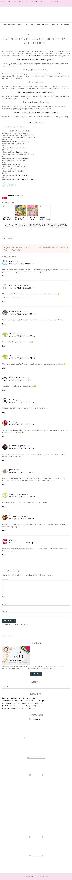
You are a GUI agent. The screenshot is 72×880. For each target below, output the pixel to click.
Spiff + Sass (44, 876)
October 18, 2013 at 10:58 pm (22, 314)
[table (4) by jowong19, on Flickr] (39, 82)
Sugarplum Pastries (23, 158)
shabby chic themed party (21, 227)
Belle (11, 399)
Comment (5, 579)
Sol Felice (13, 333)
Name (5, 597)
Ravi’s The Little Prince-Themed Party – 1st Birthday (21, 706)
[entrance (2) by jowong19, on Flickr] (29, 60)
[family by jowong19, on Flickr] (32, 123)
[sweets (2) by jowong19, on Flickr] (36, 102)
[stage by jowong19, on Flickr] (40, 70)
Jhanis (12, 470)
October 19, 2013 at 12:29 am (22, 336)
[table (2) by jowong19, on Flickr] (32, 82)
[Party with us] (36, 724)
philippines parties (52, 225)
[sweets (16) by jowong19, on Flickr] (53, 113)
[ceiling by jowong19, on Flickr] (35, 70)
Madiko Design (21, 175)
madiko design (29, 225)
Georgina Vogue (16, 494)
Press (21, 1)
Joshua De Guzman (22, 141)
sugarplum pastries (38, 227)
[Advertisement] (36, 805)
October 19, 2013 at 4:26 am (21, 380)
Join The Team (53, 1)
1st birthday (59, 223)
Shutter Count (21, 148)
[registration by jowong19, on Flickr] (49, 60)
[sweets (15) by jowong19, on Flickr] (19, 113)
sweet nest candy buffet (53, 227)
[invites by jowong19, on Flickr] (20, 60)
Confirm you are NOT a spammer (15, 624)
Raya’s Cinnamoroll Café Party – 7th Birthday (18, 709)
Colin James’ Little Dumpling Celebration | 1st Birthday (22, 703)
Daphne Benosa (16, 285)
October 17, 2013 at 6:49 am (21, 264)
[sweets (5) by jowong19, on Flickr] (27, 102)
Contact (43, 1)
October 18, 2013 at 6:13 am (21, 288)
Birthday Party (30, 223)
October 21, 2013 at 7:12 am (21, 472)
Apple (12, 261)
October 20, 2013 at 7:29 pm (21, 448)
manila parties (40, 225)
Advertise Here (31, 1)
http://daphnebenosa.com (21, 298)
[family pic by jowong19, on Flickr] (39, 123)
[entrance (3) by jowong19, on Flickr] (39, 60)
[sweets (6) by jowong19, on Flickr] (28, 113)
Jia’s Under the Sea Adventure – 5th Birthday (18, 698)
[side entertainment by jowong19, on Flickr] (37, 92)
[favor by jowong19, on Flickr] (46, 70)
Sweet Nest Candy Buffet (33, 56)
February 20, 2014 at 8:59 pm (22, 543)
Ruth (11, 421)
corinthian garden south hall (32, 224)
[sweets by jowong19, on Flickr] (45, 113)
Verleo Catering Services (25, 179)
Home (3, 1)
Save (5, 198)
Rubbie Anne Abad (17, 377)
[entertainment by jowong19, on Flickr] (24, 92)
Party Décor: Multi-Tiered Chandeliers (53, 247)
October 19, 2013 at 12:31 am (22, 358)
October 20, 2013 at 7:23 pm (21, 424)
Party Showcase (41, 223)
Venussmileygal (16, 516)
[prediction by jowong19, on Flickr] (49, 92)
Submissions (12, 1)
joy (10, 540)
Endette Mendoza (17, 311)
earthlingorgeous (17, 445)
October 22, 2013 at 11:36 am (22, 496)
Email (4, 604)
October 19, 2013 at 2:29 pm (21, 402)
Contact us (36, 674)
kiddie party (18, 225)
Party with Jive (21, 171)
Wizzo (18, 165)
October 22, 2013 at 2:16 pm (21, 518)
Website (5, 612)
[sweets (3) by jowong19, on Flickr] (44, 102)
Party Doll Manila (36, 12)
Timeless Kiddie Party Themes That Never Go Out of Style (23, 701)
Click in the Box (21, 152)
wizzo (65, 227)
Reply (4, 276)
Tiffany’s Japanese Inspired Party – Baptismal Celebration (18, 248)
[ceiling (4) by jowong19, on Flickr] (27, 70)
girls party (48, 224)
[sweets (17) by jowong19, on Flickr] (37, 113)
